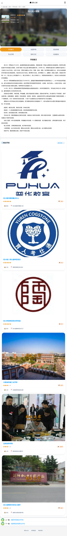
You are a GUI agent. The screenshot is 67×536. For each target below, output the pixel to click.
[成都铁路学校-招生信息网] (33, 2)
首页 (10, 7)
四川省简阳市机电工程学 (12, 505)
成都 (24, 7)
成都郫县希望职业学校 (18, 523)
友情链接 (33, 530)
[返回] (2, 3)
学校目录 (14, 7)
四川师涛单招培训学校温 (12, 321)
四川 (20, 7)
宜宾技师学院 (8, 443)
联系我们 (40, 530)
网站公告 (26, 530)
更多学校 (60, 143)
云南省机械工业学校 (10, 382)
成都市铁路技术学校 (17, 520)
